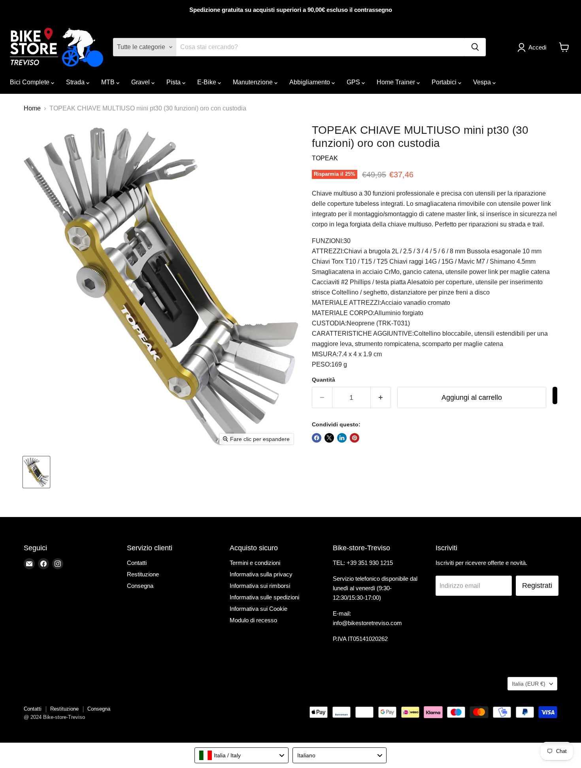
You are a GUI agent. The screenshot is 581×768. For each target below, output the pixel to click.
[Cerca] (475, 47)
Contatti (137, 562)
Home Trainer (397, 82)
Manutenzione (253, 82)
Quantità (323, 379)
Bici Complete (30, 82)
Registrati (537, 585)
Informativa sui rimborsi (260, 585)
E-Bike (207, 82)
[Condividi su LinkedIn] (342, 438)
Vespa (482, 82)
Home (32, 108)
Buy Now (555, 395)
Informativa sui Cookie (258, 608)
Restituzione (143, 574)
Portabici (445, 82)
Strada (76, 82)
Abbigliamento (310, 82)
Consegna (140, 585)
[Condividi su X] (329, 438)
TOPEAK (325, 158)
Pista (174, 82)
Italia (528, 684)
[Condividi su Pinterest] (354, 438)
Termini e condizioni (255, 562)
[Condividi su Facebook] (316, 438)
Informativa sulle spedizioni (264, 597)
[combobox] (241, 755)
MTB (108, 82)
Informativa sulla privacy (261, 574)
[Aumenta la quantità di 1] (381, 398)
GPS (354, 82)
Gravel (141, 82)
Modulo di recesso (253, 620)
